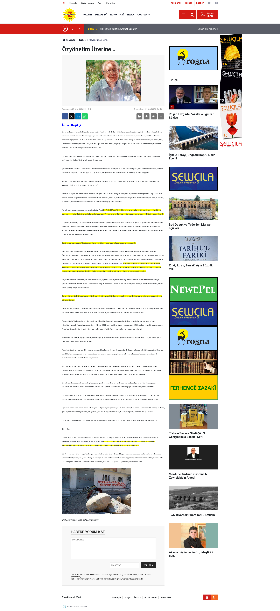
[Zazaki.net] (69, 14)
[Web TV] (209, 2)
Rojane (87, 14)
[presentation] (72, 29)
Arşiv (100, 3)
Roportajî (117, 14)
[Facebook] (65, 116)
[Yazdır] (139, 116)
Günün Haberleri (87, 3)
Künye (128, 597)
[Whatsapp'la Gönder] (85, 116)
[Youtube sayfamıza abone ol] (207, 597)
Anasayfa (70, 40)
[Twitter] (72, 116)
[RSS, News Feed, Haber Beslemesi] (214, 597)
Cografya (143, 14)
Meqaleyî (101, 14)
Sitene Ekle (110, 3)
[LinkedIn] (78, 116)
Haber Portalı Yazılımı (77, 606)
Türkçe (82, 40)
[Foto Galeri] (216, 2)
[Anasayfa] (63, 3)
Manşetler (73, 3)
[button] (146, 116)
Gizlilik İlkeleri (151, 597)
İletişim (137, 597)
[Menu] (183, 15)
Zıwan (130, 14)
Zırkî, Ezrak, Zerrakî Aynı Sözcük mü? (118, 29)
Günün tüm (208, 29)
